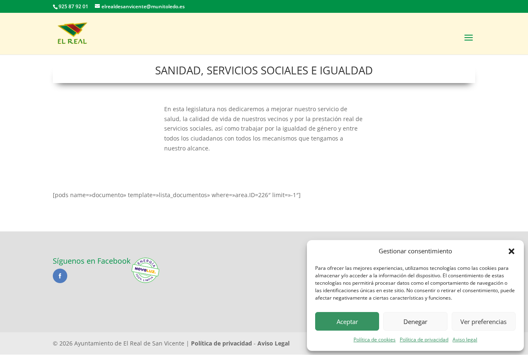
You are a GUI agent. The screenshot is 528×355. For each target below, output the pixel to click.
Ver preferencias (483, 321)
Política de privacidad (424, 339)
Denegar (415, 321)
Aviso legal (465, 339)
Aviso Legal (273, 343)
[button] (511, 251)
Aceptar (347, 321)
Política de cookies (375, 339)
